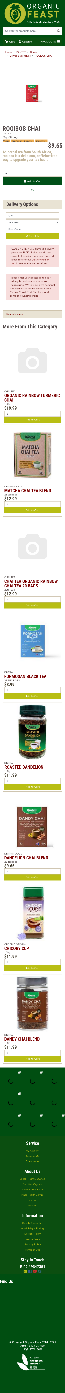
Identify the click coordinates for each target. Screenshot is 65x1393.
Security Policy (32, 1244)
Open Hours (32, 1161)
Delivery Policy (32, 1233)
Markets (32, 1205)
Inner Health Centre (32, 1194)
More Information (15, 314)
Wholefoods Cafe (32, 1189)
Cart (11, 41)
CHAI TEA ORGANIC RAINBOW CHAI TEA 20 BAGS (31, 583)
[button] (32, 190)
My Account (32, 1150)
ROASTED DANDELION (24, 767)
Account (26, 41)
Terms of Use (32, 1249)
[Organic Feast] (33, 13)
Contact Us (32, 1155)
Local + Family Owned (32, 1178)
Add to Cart (34, 181)
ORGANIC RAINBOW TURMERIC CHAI (32, 398)
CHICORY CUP (16, 948)
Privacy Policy (32, 1239)
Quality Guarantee (32, 1223)
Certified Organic (32, 1184)
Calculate (34, 236)
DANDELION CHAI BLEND (26, 857)
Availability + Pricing (32, 1228)
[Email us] (25, 1271)
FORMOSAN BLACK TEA (25, 676)
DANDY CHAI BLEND (22, 1039)
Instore (32, 1200)
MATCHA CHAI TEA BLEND (27, 490)
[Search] (58, 31)
